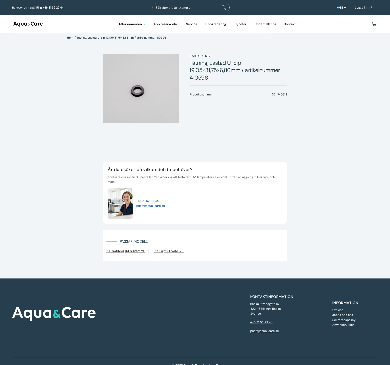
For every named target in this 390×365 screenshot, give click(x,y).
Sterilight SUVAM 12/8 (169, 251)
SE (341, 7)
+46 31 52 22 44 (147, 201)
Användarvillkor (343, 325)
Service (191, 24)
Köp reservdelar (166, 24)
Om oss (337, 310)
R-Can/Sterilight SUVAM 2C (125, 251)
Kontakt (290, 24)
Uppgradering (215, 24)
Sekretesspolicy (343, 320)
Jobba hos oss (342, 315)
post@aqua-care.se (150, 206)
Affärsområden (130, 24)
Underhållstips (265, 24)
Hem (70, 37)
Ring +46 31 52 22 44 (49, 7)
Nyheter (240, 24)
